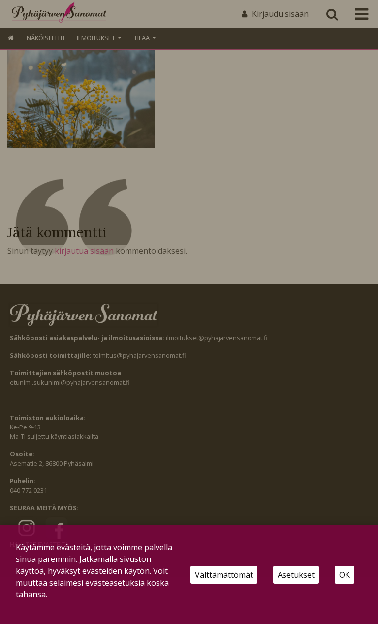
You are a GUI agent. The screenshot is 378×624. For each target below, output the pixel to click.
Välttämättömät (224, 574)
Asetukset (296, 574)
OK (344, 574)
